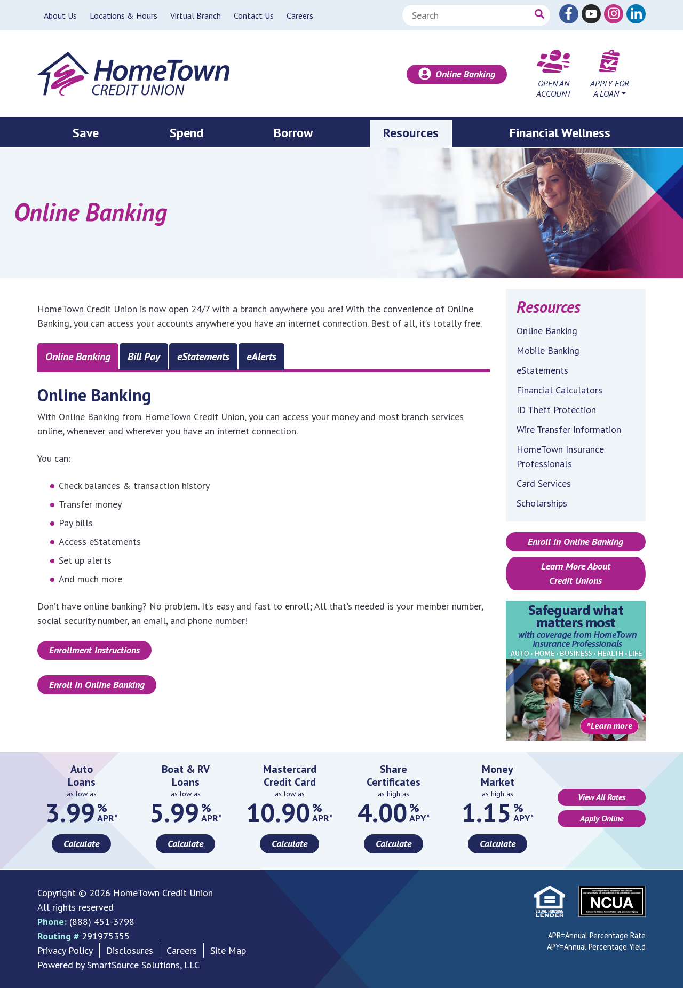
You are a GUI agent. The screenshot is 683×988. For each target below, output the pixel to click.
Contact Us (254, 15)
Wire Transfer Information (569, 429)
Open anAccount (553, 88)
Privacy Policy (65, 950)
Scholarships (542, 503)
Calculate (81, 843)
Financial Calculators (559, 390)
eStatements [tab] (203, 356)
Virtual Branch (195, 15)
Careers (300, 15)
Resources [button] (411, 132)
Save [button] (86, 132)
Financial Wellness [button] (560, 132)
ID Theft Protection (556, 410)
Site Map (228, 950)
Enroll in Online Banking (97, 684)
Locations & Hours (123, 15)
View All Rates (601, 797)
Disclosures (129, 950)
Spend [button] (186, 132)
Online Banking (465, 74)
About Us (60, 15)
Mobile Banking (548, 350)
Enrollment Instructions (94, 650)
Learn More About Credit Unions (575, 573)
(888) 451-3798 (101, 921)
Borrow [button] (293, 132)
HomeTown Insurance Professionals (560, 456)
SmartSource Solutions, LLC (143, 965)
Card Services (544, 483)
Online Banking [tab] (77, 356)
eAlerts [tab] (261, 356)
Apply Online (601, 818)
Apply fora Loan (609, 88)
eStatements (542, 370)
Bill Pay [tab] (144, 356)
